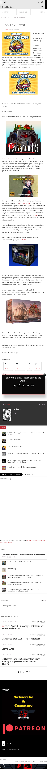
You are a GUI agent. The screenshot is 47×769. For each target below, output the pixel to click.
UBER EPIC (22, 240)
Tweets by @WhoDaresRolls (11, 750)
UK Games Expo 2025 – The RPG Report (21, 638)
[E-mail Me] (16, 413)
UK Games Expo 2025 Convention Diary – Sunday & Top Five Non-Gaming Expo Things (21, 661)
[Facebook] (7, 743)
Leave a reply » (29, 475)
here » (45, 761)
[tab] (3, 744)
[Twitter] (3, 743)
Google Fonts (23, 761)
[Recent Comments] (11, 743)
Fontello (34, 761)
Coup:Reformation (25, 203)
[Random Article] (4, 2)
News (43, 404)
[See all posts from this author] (7, 415)
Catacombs (6, 159)
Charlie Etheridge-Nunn (38, 621)
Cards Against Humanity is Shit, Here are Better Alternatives (23, 627)
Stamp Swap (8, 649)
